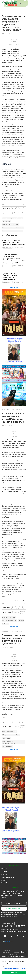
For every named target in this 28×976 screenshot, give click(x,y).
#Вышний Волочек (8, 617)
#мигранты (6, 738)
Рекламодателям (7, 877)
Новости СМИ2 (14, 287)
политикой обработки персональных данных (13, 914)
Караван (4, 871)
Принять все (14, 972)
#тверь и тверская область (12, 218)
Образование (17, 12)
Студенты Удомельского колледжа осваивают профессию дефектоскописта (13, 243)
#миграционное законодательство (9, 742)
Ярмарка (4, 874)
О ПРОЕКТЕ (7, 923)
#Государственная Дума (11, 735)
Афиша (3, 880)
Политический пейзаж (11, 891)
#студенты (6, 221)
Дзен (15, 213)
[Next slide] (24, 498)
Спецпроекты (15, 893)
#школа (21, 620)
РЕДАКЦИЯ (7, 926)
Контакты (4, 883)
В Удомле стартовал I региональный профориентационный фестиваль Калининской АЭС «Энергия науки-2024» (13, 259)
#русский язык (7, 746)
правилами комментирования (9, 916)
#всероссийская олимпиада (12, 231)
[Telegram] (11, 936)
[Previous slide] (4, 498)
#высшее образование (10, 224)
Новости (5, 12)
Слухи (3, 893)
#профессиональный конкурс (12, 227)
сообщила (4, 493)
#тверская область (9, 620)
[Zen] (5, 936)
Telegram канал (22, 212)
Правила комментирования (9, 929)
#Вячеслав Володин (9, 731)
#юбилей (5, 623)
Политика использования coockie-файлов (14, 931)
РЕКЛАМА (20, 926)
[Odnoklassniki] (17, 936)
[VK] (23, 936)
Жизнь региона (8, 895)
